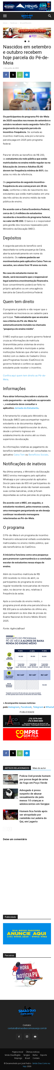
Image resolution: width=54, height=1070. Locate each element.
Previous (6, 33)
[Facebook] (6, 75)
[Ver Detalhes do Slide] (27, 33)
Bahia (35, 1055)
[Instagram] (27, 1037)
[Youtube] (35, 1037)
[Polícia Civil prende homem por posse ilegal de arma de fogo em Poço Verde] (10, 779)
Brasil (27, 1058)
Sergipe (26, 1055)
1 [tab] (25, 41)
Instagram (14, 707)
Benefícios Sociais (38, 454)
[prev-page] (5, 829)
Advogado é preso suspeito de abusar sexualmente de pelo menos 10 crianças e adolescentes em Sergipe (35, 797)
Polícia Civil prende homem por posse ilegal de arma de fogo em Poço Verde (35, 779)
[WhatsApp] (20, 75)
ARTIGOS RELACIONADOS (17, 768)
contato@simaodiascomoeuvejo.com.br (27, 1028)
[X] (13, 75)
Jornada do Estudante (26, 408)
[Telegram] (27, 75)
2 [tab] (29, 41)
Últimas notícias (32, 1052)
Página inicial (17, 1052)
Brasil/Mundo (26, 23)
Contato (36, 1058)
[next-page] (10, 829)
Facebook (26, 707)
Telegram (38, 707)
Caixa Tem (19, 454)
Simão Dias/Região (13, 1055)
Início (5, 23)
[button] (5, 16)
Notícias (13, 23)
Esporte (43, 1055)
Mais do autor (39, 768)
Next (48, 33)
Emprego (18, 1058)
